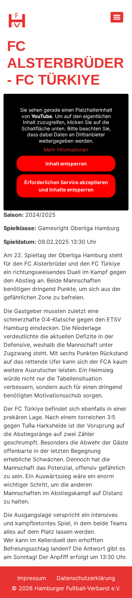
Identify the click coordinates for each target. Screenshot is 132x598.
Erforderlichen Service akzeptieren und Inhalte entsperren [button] (66, 186)
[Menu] (117, 17)
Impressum (31, 577)
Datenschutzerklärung (86, 577)
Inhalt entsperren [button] (66, 164)
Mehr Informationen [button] (66, 149)
